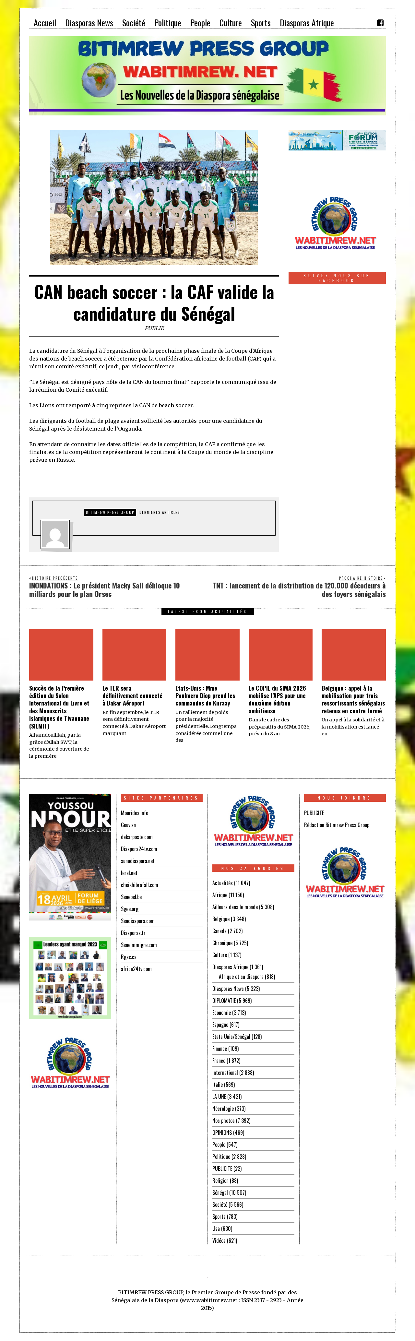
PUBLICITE (222, 1168)
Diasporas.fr (133, 933)
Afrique (219, 895)
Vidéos (219, 1240)
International (225, 1072)
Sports (219, 1216)
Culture (219, 955)
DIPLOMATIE (224, 1000)
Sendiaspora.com (138, 921)
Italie (217, 1084)
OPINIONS (222, 1132)
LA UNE (219, 1096)
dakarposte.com (137, 837)
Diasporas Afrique (230, 967)
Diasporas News (228, 988)
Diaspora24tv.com (139, 849)
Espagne (220, 1024)
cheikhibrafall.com (139, 885)
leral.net (129, 873)
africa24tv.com (136, 969)
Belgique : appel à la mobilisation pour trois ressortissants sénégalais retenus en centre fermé (353, 699)
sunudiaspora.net (138, 861)
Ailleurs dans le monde (235, 907)
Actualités (222, 883)
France (218, 1060)
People (218, 1144)
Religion (220, 1180)
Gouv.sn (128, 825)
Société (219, 1204)
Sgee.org (129, 909)
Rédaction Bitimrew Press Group (336, 825)
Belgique (221, 919)
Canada (219, 931)
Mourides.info (134, 813)
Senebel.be (131, 897)
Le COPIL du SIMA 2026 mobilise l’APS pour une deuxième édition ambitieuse (277, 699)
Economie (221, 1012)
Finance (219, 1048)
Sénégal (220, 1192)
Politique (221, 1156)
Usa (216, 1228)
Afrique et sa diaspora (241, 976)
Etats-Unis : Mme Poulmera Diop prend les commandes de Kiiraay (205, 695)
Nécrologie (223, 1108)
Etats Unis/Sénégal (231, 1036)
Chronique (222, 943)
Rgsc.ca (128, 957)
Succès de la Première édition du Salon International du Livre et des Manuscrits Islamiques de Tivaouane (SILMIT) (59, 707)
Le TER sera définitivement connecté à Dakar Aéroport (132, 695)
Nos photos (223, 1120)
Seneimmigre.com (139, 945)
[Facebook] (380, 22)
